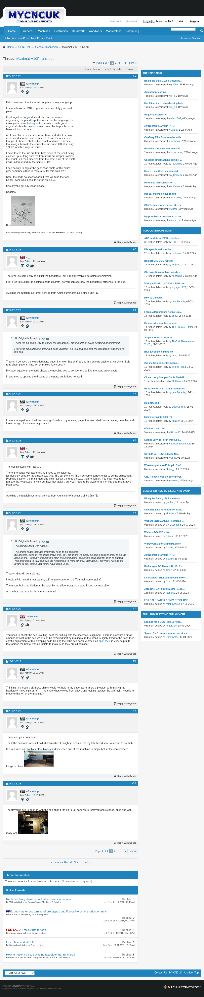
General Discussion (46, 46)
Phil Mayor (177, 381)
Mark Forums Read (41, 38)
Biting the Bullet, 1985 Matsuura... (163, 80)
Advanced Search (190, 38)
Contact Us (160, 972)
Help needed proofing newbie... (161, 323)
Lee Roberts (178, 301)
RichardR (175, 432)
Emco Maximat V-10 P (20, 942)
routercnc (177, 163)
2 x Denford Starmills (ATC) (159, 126)
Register (195, 21)
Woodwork (95, 31)
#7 (134, 608)
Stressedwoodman (180, 443)
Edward (170, 536)
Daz (174, 242)
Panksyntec (172, 637)
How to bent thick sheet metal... (162, 171)
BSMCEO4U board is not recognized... (165, 388)
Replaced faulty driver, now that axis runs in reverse (38, 899)
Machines (44, 31)
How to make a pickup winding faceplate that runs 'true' (41, 954)
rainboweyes (173, 604)
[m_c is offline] (12, 261)
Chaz (173, 457)
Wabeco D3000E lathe (156, 532)
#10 (134, 783)
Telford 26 (171, 625)
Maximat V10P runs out (35, 59)
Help (181, 21)
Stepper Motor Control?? (158, 337)
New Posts (23, 38)
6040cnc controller (155, 428)
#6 (134, 512)
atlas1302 (175, 118)
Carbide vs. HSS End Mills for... (161, 454)
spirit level (104, 640)
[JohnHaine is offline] (12, 620)
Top (196, 972)
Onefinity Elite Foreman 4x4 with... (163, 137)
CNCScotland (173, 524)
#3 (134, 309)
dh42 (174, 315)
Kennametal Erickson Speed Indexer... (165, 577)
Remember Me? (164, 21)
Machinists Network (182, 987)
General (28, 31)
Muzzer (174, 209)
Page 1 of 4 (102, 62)
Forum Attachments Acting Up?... (163, 312)
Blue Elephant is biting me (159, 351)
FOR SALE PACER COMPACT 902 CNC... (167, 600)
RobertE (170, 592)
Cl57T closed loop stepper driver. (163, 205)
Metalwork (78, 31)
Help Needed (151, 403)
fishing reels (34, 123)
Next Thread (81, 862)
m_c (172, 96)
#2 (134, 249)
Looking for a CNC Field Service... (163, 622)
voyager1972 (179, 287)
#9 (134, 710)
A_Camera (176, 175)
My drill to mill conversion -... (160, 182)
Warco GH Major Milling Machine (162, 543)
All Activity (10, 38)
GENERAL (24, 46)
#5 (134, 440)
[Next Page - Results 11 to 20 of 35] (125, 63)
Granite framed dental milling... (161, 363)
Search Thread (112, 69)
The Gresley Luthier (182, 327)
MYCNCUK (175, 972)
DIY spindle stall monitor (158, 249)
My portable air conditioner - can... (163, 216)
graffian (174, 84)
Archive (188, 972)
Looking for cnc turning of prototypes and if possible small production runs (60, 911)
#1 (134, 75)
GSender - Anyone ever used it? (162, 148)
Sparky (174, 129)
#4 (134, 393)
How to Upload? (153, 297)
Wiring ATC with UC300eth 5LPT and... (165, 283)
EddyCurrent (178, 406)
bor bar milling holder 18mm (160, 193)
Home (12, 31)
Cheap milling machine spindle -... (163, 160)
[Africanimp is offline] (12, 88)
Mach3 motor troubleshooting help (163, 103)
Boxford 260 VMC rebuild (158, 260)
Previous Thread (62, 862)
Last (131, 62)
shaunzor (175, 141)
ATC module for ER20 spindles (161, 238)
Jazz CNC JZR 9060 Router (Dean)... (164, 589)
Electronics (61, 31)
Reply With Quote (126, 242)
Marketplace (113, 31)
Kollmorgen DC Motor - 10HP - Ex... (164, 566)
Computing (132, 31)
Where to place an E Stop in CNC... (163, 465)
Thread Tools (92, 69)
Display (129, 69)
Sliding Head (179, 367)
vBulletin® (17, 986)
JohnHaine (176, 152)
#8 (134, 661)
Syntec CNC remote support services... (166, 633)
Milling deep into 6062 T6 (158, 417)
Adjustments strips (155, 92)
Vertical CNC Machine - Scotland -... (164, 521)
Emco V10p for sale (34, 929)
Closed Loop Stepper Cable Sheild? (164, 377)
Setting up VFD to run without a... (162, 439)
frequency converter (156, 114)
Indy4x (175, 264)
